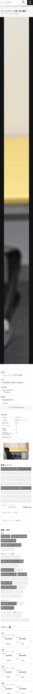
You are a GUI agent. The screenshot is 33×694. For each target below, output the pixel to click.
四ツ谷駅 (5, 399)
